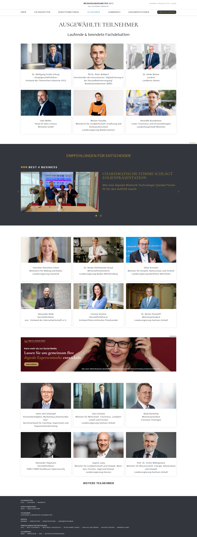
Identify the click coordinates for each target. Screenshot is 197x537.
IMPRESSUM (31, 533)
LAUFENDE (31, 502)
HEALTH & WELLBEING (90, 527)
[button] (18, 191)
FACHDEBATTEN (42, 12)
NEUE (23, 509)
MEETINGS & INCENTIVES (52, 527)
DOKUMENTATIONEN (138, 12)
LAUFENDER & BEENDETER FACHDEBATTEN (36, 515)
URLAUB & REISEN (107, 527)
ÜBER (23, 12)
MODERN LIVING (123, 527)
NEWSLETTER (164, 3)
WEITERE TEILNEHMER (98, 483)
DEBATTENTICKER (49, 521)
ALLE (22, 502)
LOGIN (173, 3)
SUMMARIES (114, 12)
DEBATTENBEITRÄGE (68, 12)
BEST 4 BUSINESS (33, 527)
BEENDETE (41, 502)
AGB (40, 533)
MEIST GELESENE (34, 509)
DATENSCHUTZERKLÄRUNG (54, 533)
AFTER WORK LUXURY (72, 527)
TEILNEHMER (93, 12)
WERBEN (153, 3)
